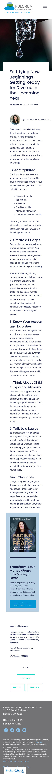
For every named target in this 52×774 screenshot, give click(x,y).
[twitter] (12, 730)
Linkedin (34, 687)
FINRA (36, 742)
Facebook (26, 678)
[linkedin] (18, 730)
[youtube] (24, 730)
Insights (34, 104)
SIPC (41, 742)
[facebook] (6, 730)
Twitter (17, 687)
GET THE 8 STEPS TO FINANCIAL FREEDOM (22, 604)
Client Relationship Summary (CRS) (16, 761)
